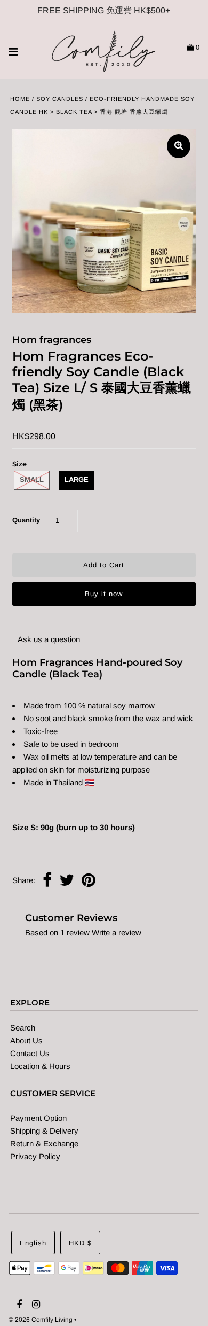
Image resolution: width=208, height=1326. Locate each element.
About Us (26, 1040)
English (33, 1243)
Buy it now (104, 594)
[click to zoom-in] (178, 146)
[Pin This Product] (88, 881)
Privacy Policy (35, 1156)
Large (77, 479)
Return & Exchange (44, 1143)
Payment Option (38, 1117)
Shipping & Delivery (44, 1130)
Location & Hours (40, 1066)
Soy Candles (59, 99)
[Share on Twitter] (66, 881)
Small (32, 479)
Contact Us (30, 1053)
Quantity (26, 520)
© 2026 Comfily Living (41, 1319)
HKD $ (80, 1243)
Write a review (116, 932)
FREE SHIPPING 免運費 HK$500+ (103, 10)
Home (20, 99)
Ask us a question (49, 639)
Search (22, 1027)
